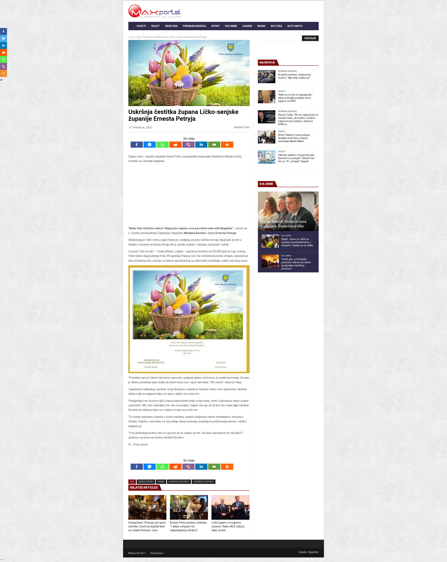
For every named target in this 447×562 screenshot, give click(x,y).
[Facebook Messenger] (150, 145)
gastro (136, 34)
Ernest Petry (145, 481)
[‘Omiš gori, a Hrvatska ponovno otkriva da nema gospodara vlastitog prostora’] (270, 261)
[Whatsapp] (162, 145)
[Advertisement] (189, 194)
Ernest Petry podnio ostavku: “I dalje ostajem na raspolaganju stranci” (188, 526)
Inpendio (313, 552)
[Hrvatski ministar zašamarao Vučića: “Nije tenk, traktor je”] (266, 76)
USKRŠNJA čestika (203, 481)
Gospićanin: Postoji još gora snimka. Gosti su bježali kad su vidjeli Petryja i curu (147, 526)
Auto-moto (294, 26)
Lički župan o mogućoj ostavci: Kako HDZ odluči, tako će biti (228, 526)
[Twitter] (3, 38)
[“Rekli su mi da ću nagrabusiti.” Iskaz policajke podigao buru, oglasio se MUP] (266, 96)
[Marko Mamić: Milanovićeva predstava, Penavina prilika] (288, 211)
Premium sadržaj (194, 26)
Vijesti (141, 26)
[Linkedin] (201, 145)
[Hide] (1, 80)
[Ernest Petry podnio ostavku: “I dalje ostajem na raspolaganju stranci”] (189, 507)
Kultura (276, 26)
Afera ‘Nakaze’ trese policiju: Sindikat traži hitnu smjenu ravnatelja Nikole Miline (294, 138)
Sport (215, 26)
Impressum (156, 553)
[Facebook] (137, 145)
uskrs (160, 481)
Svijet (155, 26)
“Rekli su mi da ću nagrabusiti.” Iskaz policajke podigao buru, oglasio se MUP (295, 98)
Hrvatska (171, 26)
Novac (261, 26)
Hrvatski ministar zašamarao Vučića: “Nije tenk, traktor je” (294, 76)
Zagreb (247, 26)
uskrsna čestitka (179, 481)
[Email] (214, 145)
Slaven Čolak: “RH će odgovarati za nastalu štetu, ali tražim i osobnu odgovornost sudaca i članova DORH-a (298, 119)
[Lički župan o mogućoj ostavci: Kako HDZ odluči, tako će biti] (230, 507)
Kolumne (231, 26)
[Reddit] (175, 145)
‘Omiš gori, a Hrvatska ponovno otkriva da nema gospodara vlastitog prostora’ (296, 264)
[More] (3, 73)
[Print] (227, 145)
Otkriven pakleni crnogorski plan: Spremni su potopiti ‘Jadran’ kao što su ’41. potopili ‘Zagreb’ (296, 158)
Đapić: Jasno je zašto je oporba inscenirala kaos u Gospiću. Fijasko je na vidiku (297, 242)
